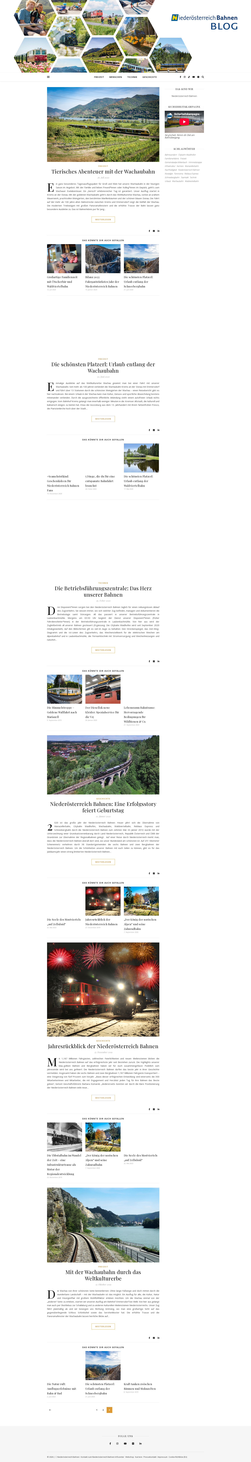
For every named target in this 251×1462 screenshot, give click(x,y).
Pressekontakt (150, 1457)
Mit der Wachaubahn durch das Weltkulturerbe (103, 1275)
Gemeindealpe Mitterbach (176, 162)
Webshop (129, 1457)
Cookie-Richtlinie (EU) (178, 1457)
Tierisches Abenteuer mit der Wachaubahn (103, 171)
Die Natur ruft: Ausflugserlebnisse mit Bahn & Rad (61, 1388)
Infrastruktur (170, 166)
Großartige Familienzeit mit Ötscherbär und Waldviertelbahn (62, 281)
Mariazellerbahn (192, 166)
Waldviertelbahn (192, 181)
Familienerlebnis (172, 158)
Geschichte (149, 76)
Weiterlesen (103, 219)
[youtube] (193, 76)
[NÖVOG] (125, 36)
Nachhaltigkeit (171, 170)
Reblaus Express (191, 173)
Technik (132, 76)
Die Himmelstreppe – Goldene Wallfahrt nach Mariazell (62, 712)
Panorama (178, 173)
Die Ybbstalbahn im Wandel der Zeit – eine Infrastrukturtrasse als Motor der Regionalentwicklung (64, 1165)
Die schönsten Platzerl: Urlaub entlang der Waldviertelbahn (138, 481)
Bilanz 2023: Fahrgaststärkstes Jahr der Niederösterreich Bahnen (102, 281)
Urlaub (168, 181)
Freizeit (99, 76)
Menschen (115, 76)
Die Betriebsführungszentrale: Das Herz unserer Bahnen (103, 591)
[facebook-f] (181, 76)
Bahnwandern (171, 154)
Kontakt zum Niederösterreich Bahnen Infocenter (102, 1457)
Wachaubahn (177, 181)
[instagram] (185, 76)
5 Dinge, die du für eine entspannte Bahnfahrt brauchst (100, 481)
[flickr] (198, 76)
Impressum (162, 1457)
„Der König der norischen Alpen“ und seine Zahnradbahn (140, 924)
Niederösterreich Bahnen (184, 95)
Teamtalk (184, 177)
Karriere (180, 166)
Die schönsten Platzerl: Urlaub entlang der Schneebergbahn (138, 281)
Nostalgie (169, 173)
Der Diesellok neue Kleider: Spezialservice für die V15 (102, 712)
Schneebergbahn (172, 177)
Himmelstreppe (195, 162)
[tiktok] (189, 76)
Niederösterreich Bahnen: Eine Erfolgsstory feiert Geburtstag (103, 807)
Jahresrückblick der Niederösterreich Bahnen (103, 1046)
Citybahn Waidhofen (187, 154)
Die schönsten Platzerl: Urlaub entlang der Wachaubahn (103, 367)
